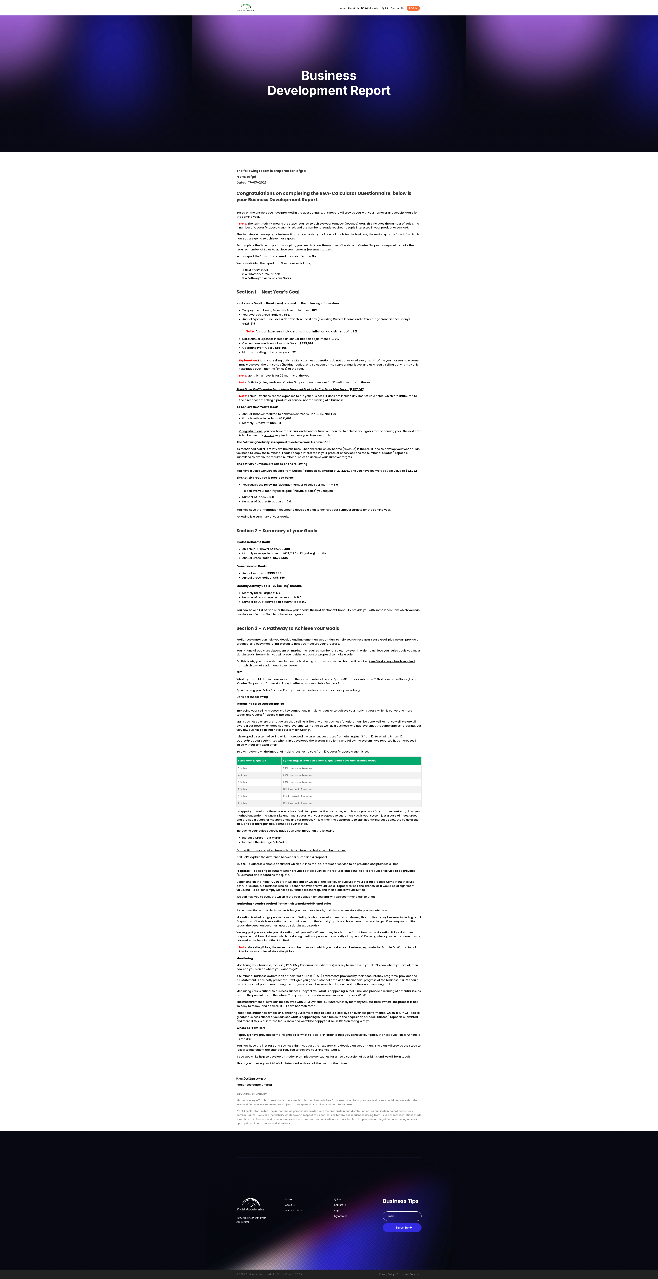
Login (337, 1210)
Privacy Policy (386, 1274)
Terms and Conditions (409, 1274)
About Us (353, 8)
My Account (340, 1216)
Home (341, 8)
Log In (413, 8)
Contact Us (397, 8)
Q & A (385, 8)
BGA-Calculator (370, 8)
